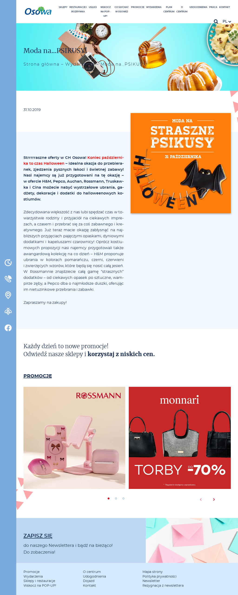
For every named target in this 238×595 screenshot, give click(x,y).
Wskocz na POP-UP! (105, 11)
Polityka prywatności (159, 576)
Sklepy (63, 7)
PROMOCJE (37, 376)
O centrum (92, 572)
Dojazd (88, 581)
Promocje (137, 7)
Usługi (93, 7)
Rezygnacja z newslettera (163, 585)
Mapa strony (152, 572)
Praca (213, 7)
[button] (108, 498)
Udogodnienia (198, 7)
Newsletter (151, 581)
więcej (74, 454)
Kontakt (224, 7)
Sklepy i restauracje (39, 581)
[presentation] (201, 499)
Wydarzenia (154, 7)
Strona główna (41, 64)
